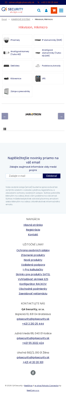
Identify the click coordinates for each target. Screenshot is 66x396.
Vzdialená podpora (33, 265)
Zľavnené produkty (33, 255)
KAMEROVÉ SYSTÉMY (20, 19)
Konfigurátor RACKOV (33, 284)
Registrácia (33, 230)
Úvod (4, 19)
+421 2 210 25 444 (49, 2)
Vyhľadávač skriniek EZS (33, 279)
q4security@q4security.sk (21, 2)
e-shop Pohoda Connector (47, 385)
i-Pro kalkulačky (33, 269)
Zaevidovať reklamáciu (33, 293)
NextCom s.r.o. (33, 390)
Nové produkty (33, 260)
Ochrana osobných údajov (33, 250)
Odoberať (51, 176)
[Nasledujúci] (61, 116)
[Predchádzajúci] (5, 116)
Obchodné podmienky (33, 289)
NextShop (28, 385)
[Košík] (54, 10)
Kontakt (33, 234)
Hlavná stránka (33, 225)
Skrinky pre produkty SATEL (33, 274)
